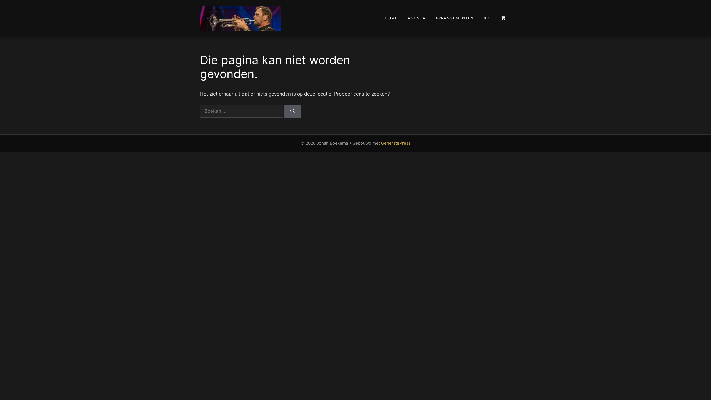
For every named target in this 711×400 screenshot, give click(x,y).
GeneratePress (396, 143)
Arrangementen (454, 18)
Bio (487, 18)
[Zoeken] (292, 111)
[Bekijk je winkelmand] (503, 18)
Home (391, 18)
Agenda (416, 18)
